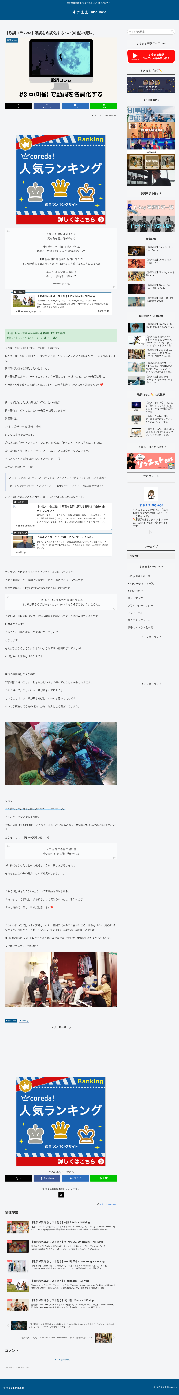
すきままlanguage (151, 504)
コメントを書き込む (61, 1359)
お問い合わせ (135, 590)
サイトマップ (135, 598)
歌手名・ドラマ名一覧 (140, 627)
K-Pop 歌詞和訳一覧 (139, 576)
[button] (172, 31)
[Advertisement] (61, 125)
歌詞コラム (12, 1021)
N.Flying (25, 1021)
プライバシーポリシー (140, 605)
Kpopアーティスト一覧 (141, 583)
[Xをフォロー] (61, 1194)
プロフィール (135, 612)
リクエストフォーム (139, 620)
